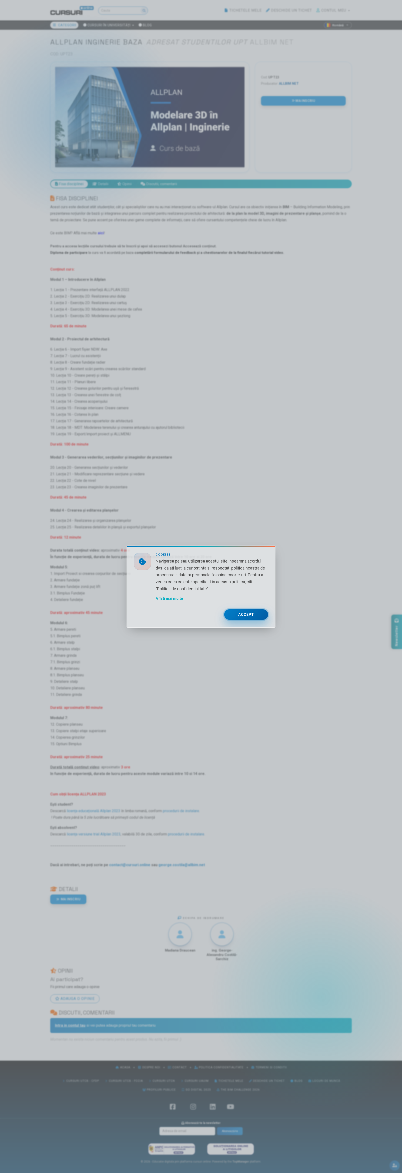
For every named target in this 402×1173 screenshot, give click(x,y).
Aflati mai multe (169, 598)
